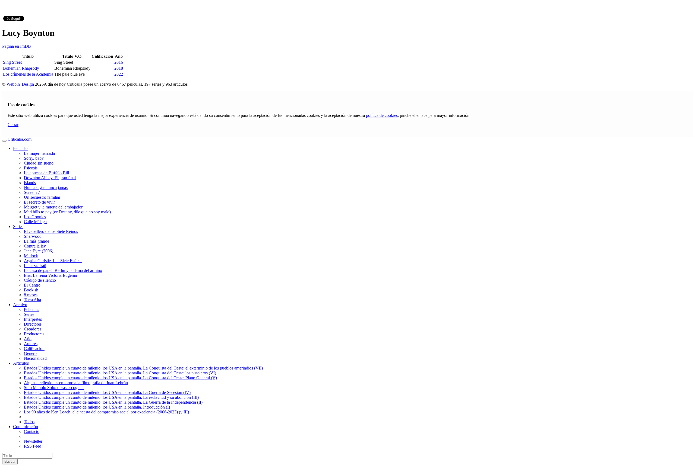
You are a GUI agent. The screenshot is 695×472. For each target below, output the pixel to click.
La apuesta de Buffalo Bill (46, 173)
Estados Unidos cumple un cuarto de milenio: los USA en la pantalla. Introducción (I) (97, 407)
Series (18, 226)
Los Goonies (35, 216)
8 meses (30, 295)
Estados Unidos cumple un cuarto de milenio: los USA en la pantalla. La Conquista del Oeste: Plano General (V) (120, 377)
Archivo (20, 304)
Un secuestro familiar (42, 197)
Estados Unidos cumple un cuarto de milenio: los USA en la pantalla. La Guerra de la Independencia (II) (113, 402)
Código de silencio (40, 280)
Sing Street (12, 62)
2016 (118, 62)
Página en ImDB (16, 46)
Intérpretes (33, 319)
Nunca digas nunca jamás (46, 187)
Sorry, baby (34, 158)
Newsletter (33, 441)
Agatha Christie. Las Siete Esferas (53, 260)
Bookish (31, 290)
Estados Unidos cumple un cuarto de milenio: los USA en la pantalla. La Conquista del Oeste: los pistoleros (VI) (120, 373)
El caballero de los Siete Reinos (51, 231)
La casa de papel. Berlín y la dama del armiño (63, 270)
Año (27, 338)
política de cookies (382, 115)
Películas (31, 309)
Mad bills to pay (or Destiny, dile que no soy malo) (67, 212)
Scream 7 (32, 192)
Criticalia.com (19, 139)
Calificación (34, 348)
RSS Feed (32, 446)
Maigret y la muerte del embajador (53, 207)
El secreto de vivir (39, 202)
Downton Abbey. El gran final (50, 177)
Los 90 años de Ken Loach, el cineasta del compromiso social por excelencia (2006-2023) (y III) (106, 412)
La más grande (36, 241)
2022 (118, 74)
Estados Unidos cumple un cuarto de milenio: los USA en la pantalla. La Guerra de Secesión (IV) (107, 392)
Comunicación (25, 426)
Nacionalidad (35, 358)
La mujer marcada (39, 153)
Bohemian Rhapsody (21, 68)
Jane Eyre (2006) (38, 251)
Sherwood (33, 236)
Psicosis (30, 168)
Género (30, 353)
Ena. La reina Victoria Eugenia (50, 275)
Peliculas (20, 148)
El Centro (32, 285)
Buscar (9, 462)
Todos (29, 421)
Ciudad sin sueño (38, 163)
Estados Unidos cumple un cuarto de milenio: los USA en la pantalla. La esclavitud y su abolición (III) (111, 397)
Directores (33, 324)
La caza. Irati (35, 265)
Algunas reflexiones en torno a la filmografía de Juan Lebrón (76, 382)
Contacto (31, 431)
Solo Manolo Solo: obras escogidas (54, 387)
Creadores (32, 329)
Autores (30, 343)
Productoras (34, 334)
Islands (30, 182)
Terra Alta (32, 299)
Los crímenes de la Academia (28, 74)
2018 (118, 68)
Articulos (21, 363)
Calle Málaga (35, 221)
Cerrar (13, 124)
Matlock (31, 255)
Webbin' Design (20, 84)
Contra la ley (35, 246)
